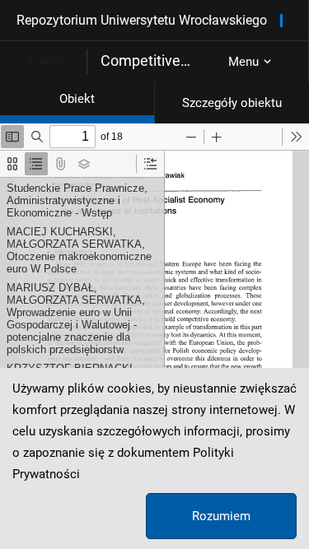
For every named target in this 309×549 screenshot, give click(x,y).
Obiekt (77, 98)
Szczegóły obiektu (232, 102)
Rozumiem (221, 516)
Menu (243, 61)
